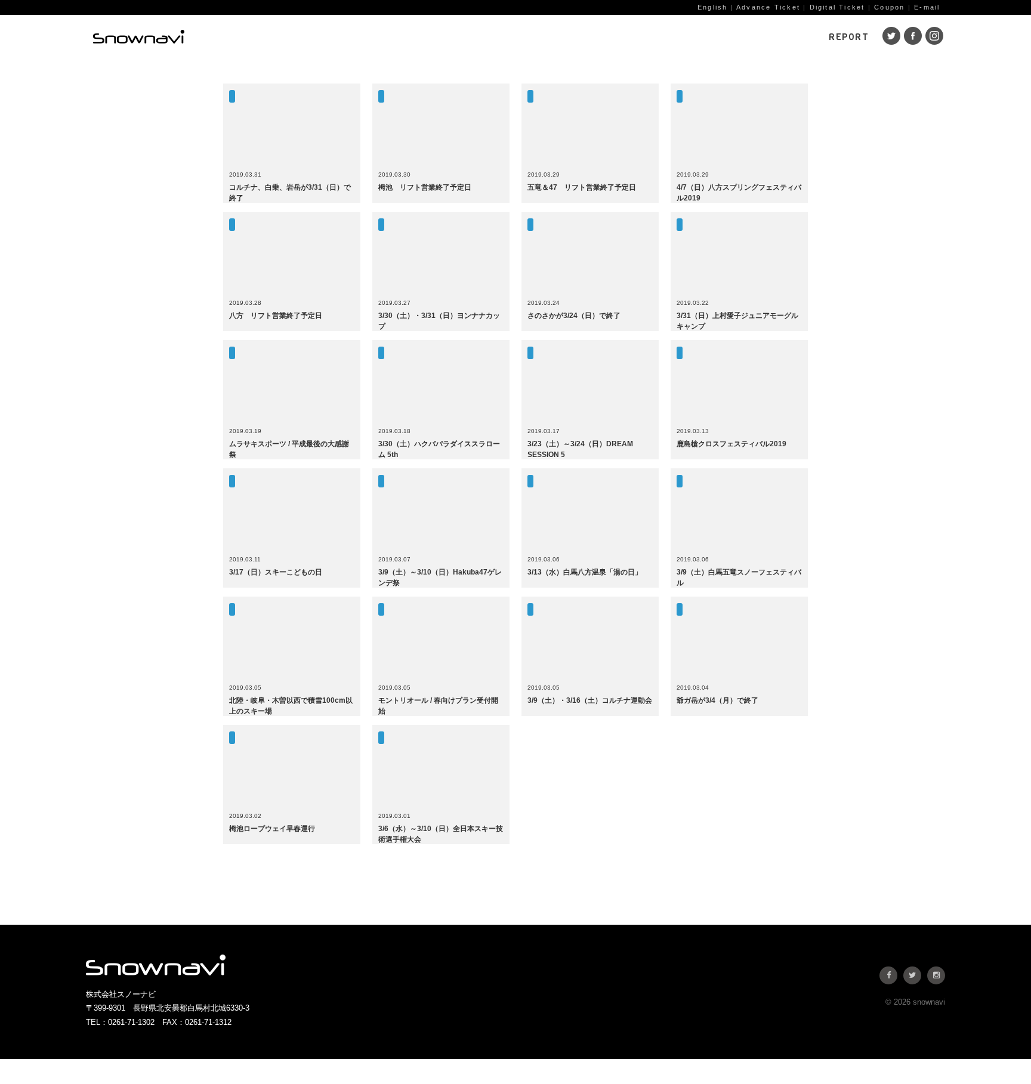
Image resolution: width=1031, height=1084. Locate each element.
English (712, 7)
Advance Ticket (768, 7)
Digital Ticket (837, 7)
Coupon (889, 7)
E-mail (927, 7)
